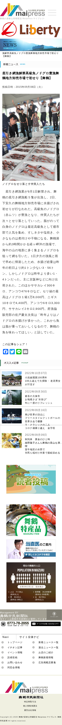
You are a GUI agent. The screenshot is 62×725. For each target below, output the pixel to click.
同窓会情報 (13, 667)
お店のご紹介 (46, 652)
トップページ (14, 642)
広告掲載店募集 (47, 662)
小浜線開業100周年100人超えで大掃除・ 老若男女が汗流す (43, 381)
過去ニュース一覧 (49, 647)
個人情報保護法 (30, 706)
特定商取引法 (30, 702)
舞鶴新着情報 (46, 657)
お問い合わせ (14, 662)
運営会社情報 (30, 710)
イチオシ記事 (14, 647)
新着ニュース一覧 (49, 642)
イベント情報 (14, 652)
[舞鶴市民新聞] (31, 697)
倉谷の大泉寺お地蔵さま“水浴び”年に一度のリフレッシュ (39, 399)
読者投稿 (12, 657)
